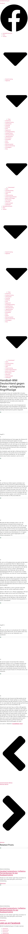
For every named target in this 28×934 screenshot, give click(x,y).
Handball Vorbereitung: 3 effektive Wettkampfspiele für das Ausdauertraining (13, 910)
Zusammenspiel (9, 203)
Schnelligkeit (8, 147)
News (6, 141)
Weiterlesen (3, 883)
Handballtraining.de (7, 33)
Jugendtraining (9, 136)
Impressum (5, 928)
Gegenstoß (8, 130)
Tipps (9, 119)
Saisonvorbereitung (10, 145)
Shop (4, 34)
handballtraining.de (4, 0)
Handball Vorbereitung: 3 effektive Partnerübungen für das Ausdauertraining (13, 873)
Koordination (8, 138)
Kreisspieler (8, 139)
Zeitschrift (7, 201)
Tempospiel (8, 192)
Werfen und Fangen (10, 198)
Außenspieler (8, 123)
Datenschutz (6, 930)
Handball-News (9, 133)
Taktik (6, 189)
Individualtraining (9, 134)
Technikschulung (9, 190)
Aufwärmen (8, 120)
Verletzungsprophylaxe (11, 196)
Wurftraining (8, 200)
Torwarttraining (9, 195)
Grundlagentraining (10, 131)
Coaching (7, 125)
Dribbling (7, 127)
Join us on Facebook (10, 923)
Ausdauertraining (9, 122)
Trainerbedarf (11, 187)
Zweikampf (8, 204)
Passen (7, 142)
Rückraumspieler (9, 144)
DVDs (6, 128)
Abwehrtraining (9, 79)
